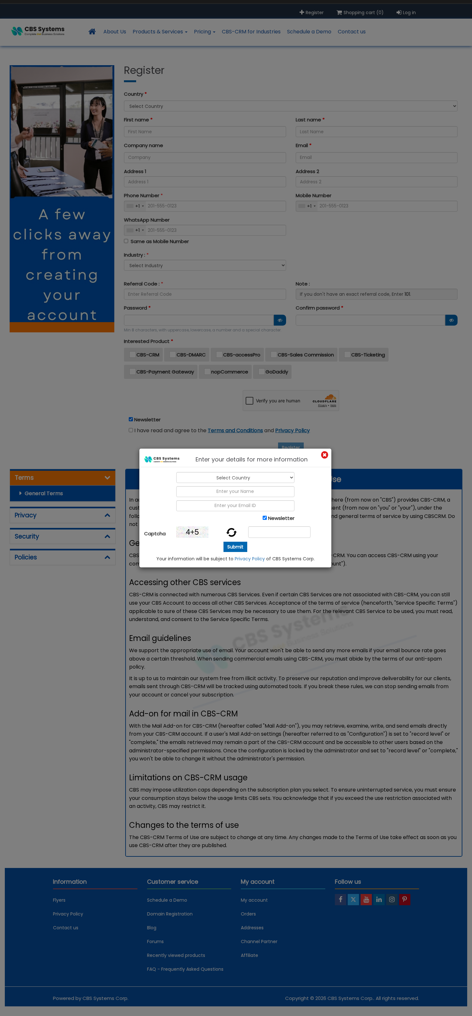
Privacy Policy (250, 559)
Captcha (155, 533)
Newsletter (281, 518)
